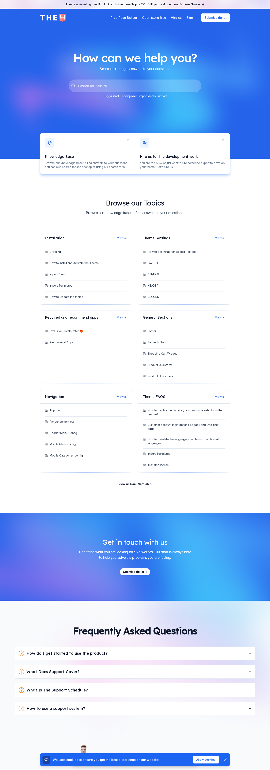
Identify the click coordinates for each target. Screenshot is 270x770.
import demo (147, 96)
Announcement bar (62, 421)
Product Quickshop (160, 376)
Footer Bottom (157, 342)
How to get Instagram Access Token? (172, 251)
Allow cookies (205, 759)
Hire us (176, 18)
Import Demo (58, 274)
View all (122, 238)
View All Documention (133, 484)
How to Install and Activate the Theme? (75, 263)
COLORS (153, 296)
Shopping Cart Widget (162, 353)
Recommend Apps (62, 342)
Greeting (55, 251)
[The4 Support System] (53, 18)
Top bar (55, 410)
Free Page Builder (123, 18)
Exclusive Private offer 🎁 (66, 331)
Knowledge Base (59, 156)
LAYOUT (153, 263)
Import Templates (61, 285)
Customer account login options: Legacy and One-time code (183, 426)
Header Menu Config (63, 433)
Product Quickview (160, 365)
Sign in (191, 18)
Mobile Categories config (66, 455)
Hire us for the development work (169, 156)
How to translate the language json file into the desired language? (183, 441)
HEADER (153, 285)
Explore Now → (192, 4)
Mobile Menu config (63, 444)
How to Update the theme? (67, 296)
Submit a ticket (216, 18)
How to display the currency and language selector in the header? (185, 412)
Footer (152, 331)
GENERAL (154, 274)
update (162, 96)
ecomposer (129, 96)
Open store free (154, 18)
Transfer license (158, 465)
